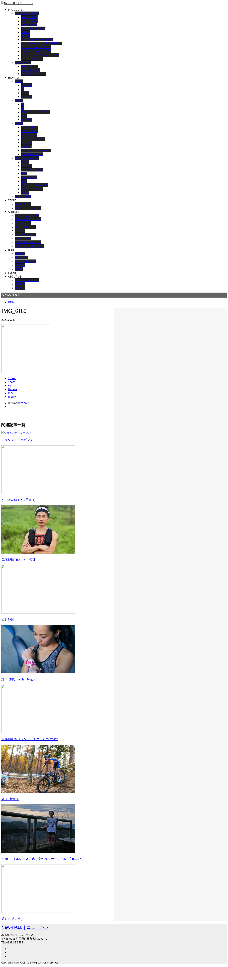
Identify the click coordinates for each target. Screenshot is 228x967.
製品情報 (20, 253)
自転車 (25, 193)
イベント (20, 265)
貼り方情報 (21, 257)
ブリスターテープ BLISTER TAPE (41, 43)
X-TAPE (25, 36)
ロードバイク (23, 238)
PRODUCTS (15, 10)
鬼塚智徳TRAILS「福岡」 (19, 559)
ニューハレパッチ (32, 59)
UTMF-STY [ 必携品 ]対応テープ (40, 55)
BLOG (11, 250)
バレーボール (29, 177)
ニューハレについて (27, 280)
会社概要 (20, 288)
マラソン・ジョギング (34, 185)
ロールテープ (23, 62)
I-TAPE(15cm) (29, 21)
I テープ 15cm (29, 131)
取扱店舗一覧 (23, 204)
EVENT (12, 273)
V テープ (26, 143)
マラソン (20, 231)
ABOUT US (14, 276)
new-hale (23, 403)
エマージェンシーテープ (36, 150)
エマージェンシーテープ (36, 47)
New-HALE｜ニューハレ (25, 927)
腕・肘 (25, 93)
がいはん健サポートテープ (37, 39)
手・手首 (26, 85)
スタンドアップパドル (28, 242)
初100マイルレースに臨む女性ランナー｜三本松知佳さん (41, 859)
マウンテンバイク (25, 234)
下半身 (19, 100)
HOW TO (13, 77)
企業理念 (20, 284)
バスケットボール (32, 169)
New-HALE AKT (30, 70)
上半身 (19, 81)
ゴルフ (25, 162)
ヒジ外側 (7, 619)
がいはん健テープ (32, 154)
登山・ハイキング (32, 189)
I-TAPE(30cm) (29, 17)
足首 (24, 116)
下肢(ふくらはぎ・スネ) (35, 112)
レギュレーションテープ (36, 51)
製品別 (19, 123)
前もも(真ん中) (11, 919)
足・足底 (26, 120)
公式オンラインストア (28, 208)
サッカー (26, 166)
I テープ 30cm (29, 127)
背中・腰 (26, 97)
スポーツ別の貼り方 (27, 158)
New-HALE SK (29, 66)
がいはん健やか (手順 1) (18, 500)
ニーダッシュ (29, 24)
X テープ (26, 146)
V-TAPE (25, 32)
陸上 (24, 181)
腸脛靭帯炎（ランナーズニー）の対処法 (29, 739)
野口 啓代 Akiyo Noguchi (19, 679)
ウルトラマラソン (25, 227)
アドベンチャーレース (28, 219)
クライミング (23, 223)
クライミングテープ (33, 28)
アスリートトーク (25, 261)
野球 (24, 173)
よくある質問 (23, 196)
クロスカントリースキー (29, 246)
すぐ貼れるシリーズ (27, 13)
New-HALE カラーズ (33, 74)
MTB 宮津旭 (10, 799)
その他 (19, 269)
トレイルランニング (27, 215)
